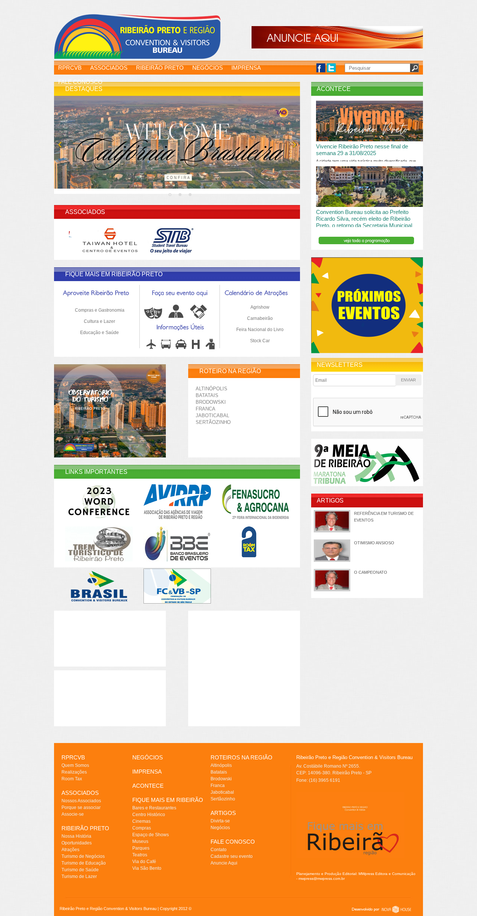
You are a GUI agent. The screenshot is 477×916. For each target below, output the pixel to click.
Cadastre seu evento (232, 856)
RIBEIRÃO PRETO (160, 67)
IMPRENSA (246, 67)
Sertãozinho (213, 422)
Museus (140, 841)
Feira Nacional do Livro (260, 329)
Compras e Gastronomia (99, 310)
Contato (219, 849)
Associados (85, 212)
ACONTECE (148, 786)
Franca (205, 409)
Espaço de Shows (150, 834)
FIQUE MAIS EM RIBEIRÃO (167, 800)
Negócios (220, 827)
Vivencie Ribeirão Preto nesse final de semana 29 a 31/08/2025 (362, 149)
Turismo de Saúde (80, 869)
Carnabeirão (260, 318)
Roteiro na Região (230, 371)
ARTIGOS (223, 813)
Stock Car (260, 340)
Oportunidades (76, 843)
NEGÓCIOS (207, 67)
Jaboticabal (212, 415)
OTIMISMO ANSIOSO (374, 543)
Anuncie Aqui (224, 863)
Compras (141, 828)
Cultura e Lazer (99, 321)
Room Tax (71, 778)
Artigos (330, 500)
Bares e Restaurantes (154, 807)
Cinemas (141, 821)
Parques (140, 848)
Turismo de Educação (83, 863)
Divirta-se (220, 821)
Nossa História (76, 836)
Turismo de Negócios (83, 856)
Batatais (207, 395)
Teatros (139, 854)
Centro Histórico (148, 814)
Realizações (74, 772)
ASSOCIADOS (108, 67)
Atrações (70, 849)
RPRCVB (70, 67)
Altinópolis (211, 388)
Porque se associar (81, 807)
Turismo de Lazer (79, 876)
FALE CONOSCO (80, 82)
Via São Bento (146, 868)
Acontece (334, 89)
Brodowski (211, 402)
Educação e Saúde (99, 332)
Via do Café (144, 861)
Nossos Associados (81, 800)
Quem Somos (75, 765)
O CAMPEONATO (370, 572)
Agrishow (259, 307)
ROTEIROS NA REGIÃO (241, 757)
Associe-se (72, 814)
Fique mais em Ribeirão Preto (113, 274)
